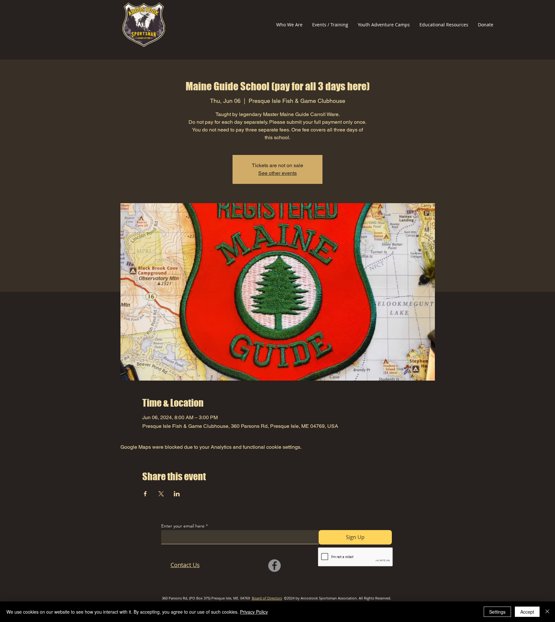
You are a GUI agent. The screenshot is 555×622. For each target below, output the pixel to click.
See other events (277, 173)
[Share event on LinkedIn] (177, 493)
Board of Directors (267, 598)
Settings (497, 611)
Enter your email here (183, 526)
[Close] (547, 612)
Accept (527, 611)
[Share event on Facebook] (145, 493)
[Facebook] (274, 565)
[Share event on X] (161, 493)
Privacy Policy (254, 611)
